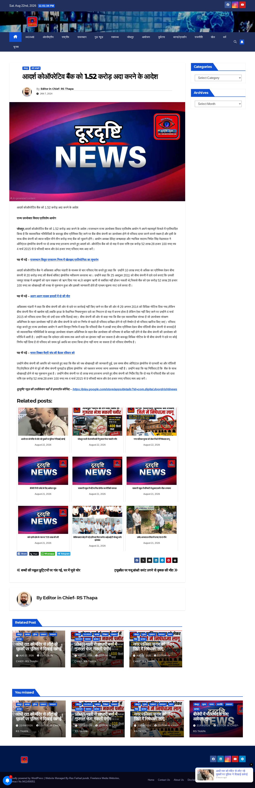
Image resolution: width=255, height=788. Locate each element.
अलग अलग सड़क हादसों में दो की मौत (50, 296)
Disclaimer (193, 779)
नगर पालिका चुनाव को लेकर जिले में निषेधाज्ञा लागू (153, 646)
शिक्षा (135, 639)
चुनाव (16, 46)
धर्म (224, 37)
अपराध (27, 634)
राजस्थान (82, 37)
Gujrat (87, 634)
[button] (235, 41)
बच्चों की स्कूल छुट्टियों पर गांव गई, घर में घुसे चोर (50, 570)
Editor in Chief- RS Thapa (57, 89)
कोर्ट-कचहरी (35, 68)
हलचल (19, 639)
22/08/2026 (26, 725)
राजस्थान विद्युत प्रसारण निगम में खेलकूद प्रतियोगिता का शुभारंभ (64, 259)
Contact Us (164, 779)
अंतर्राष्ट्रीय (48, 37)
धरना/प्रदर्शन (180, 37)
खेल (213, 37)
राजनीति (199, 37)
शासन (170, 634)
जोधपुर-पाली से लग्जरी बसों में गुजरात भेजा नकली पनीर (95, 646)
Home (30, 37)
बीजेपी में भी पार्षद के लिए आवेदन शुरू (210, 716)
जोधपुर (130, 37)
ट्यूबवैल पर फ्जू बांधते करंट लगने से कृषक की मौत (144, 570)
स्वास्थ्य (115, 37)
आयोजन (146, 37)
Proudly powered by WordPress (26, 778)
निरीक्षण (105, 634)
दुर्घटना (161, 37)
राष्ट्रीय (65, 37)
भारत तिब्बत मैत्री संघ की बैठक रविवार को (52, 352)
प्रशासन (43, 634)
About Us (179, 779)
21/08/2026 (204, 725)
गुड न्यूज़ (99, 37)
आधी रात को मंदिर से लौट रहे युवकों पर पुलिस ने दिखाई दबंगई (38, 646)
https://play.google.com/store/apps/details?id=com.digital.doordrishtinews (125, 389)
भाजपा (211, 704)
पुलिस (35, 634)
